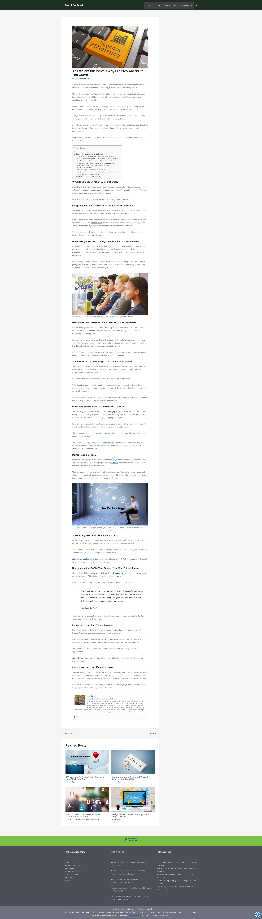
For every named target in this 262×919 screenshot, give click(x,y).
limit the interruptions (121, 573)
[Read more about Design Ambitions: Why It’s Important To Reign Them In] (133, 799)
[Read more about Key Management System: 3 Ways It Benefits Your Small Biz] (133, 762)
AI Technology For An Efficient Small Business (91, 170)
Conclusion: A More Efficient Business (88, 177)
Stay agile (76, 658)
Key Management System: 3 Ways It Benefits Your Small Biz (129, 778)
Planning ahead (85, 633)
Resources (186, 5)
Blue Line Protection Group (109, 343)
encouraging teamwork (114, 411)
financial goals (96, 223)
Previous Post (68, 733)
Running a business (79, 630)
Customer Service (71, 874)
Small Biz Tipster (75, 5)
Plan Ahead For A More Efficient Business (90, 174)
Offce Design (69, 868)
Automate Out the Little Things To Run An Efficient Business (96, 163)
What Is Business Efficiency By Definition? (89, 154)
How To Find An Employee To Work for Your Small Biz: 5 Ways (85, 815)
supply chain (135, 352)
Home (148, 5)
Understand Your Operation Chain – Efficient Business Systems (97, 161)
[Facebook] (74, 717)
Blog (175, 5)
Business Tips (70, 782)
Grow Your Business (92, 819)
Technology (68, 877)
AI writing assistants (80, 559)
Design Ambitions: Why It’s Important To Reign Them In (131, 815)
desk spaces (109, 442)
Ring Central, (87, 187)
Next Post (154, 733)
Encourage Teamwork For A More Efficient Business (93, 165)
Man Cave (68, 880)
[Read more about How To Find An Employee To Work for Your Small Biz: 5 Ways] (87, 799)
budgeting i (85, 232)
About (165, 5)
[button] (197, 5)
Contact (157, 5)
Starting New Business (73, 871)
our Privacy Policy (134, 915)
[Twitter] (77, 717)
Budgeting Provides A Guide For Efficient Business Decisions (96, 156)
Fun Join (75, 478)
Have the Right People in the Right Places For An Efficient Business (98, 158)
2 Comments (70, 819)
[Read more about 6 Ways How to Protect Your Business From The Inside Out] (87, 762)
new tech (114, 463)
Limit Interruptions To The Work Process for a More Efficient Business (99, 172)
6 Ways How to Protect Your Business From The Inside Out (85, 778)
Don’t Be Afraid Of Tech (85, 167)
